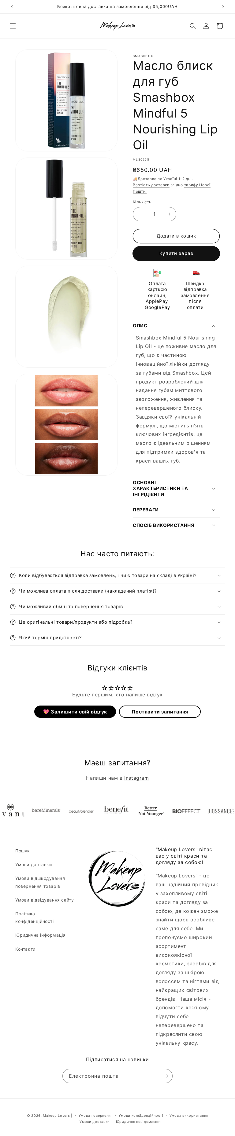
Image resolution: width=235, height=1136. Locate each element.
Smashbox (143, 56)
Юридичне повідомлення (139, 1122)
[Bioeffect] (174, 811)
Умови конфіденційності (141, 1115)
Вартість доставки (151, 185)
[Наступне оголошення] (223, 6)
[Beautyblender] (69, 811)
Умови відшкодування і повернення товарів (41, 882)
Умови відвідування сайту (44, 899)
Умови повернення (96, 1115)
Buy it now (176, 253)
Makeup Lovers (56, 1115)
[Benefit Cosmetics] (104, 811)
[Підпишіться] (165, 1076)
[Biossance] (210, 811)
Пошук (22, 850)
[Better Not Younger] (139, 811)
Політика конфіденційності (34, 917)
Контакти (25, 949)
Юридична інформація (40, 935)
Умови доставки (33, 864)
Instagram (136, 778)
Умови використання (189, 1115)
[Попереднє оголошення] (12, 6)
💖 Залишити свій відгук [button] (75, 712)
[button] (13, 26)
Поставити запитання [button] (160, 712)
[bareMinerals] (34, 811)
